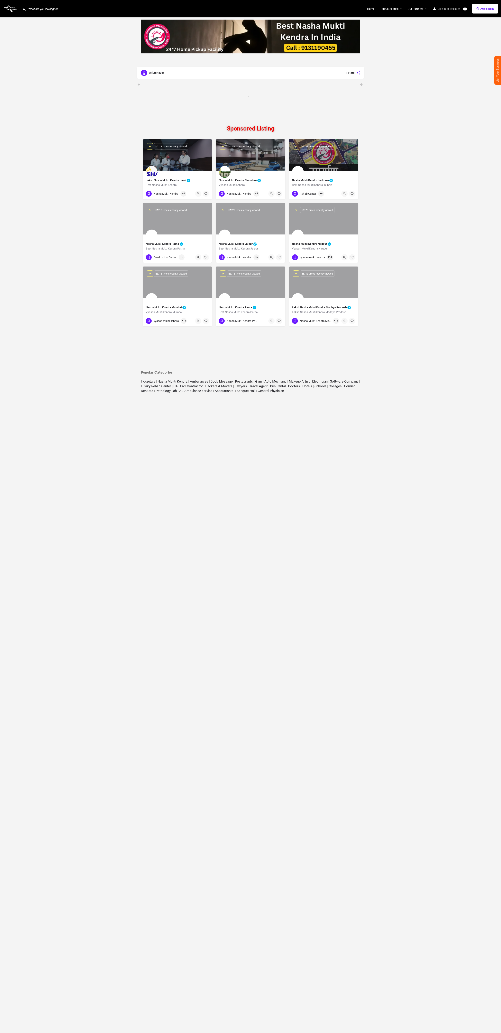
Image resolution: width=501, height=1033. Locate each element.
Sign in (442, 8)
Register (455, 8)
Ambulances (199, 381)
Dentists (147, 391)
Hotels (307, 386)
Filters (350, 72)
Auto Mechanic (275, 381)
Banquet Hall (246, 391)
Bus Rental (278, 386)
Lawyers (241, 386)
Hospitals (148, 381)
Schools (320, 386)
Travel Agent (258, 386)
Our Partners (415, 8)
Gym (258, 381)
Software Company (344, 381)
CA (175, 386)
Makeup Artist (299, 381)
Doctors (294, 386)
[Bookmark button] (206, 194)
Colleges (335, 386)
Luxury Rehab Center (156, 386)
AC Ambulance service (195, 391)
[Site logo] (11, 8)
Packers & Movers (218, 386)
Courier (349, 386)
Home (370, 8)
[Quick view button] (198, 194)
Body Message (222, 381)
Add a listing (487, 8)
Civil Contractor (191, 386)
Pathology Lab (166, 391)
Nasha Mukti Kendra (172, 381)
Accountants (225, 391)
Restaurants (244, 381)
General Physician (271, 391)
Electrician (320, 381)
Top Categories (389, 8)
